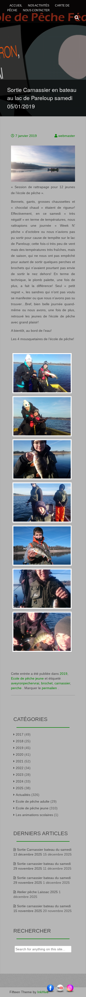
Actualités (23, 795)
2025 (19, 788)
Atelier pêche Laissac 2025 (37, 892)
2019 (63, 674)
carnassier (62, 683)
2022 (19, 768)
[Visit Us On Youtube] (60, 988)
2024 (19, 781)
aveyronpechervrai (25, 683)
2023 (19, 775)
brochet (47, 683)
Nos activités (38, 5)
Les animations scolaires (34, 815)
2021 (19, 761)
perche (16, 688)
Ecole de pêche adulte (32, 801)
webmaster (66, 136)
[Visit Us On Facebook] (50, 988)
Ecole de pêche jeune (27, 678)
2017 (19, 734)
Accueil (16, 5)
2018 (19, 741)
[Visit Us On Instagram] (70, 988)
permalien (50, 688)
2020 (19, 754)
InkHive (42, 992)
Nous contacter (36, 10)
